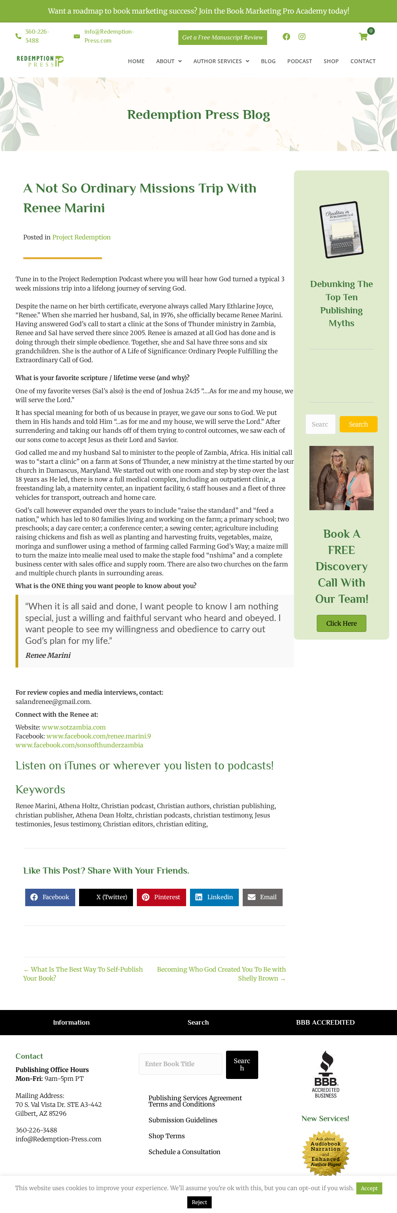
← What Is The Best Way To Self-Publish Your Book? (83, 973)
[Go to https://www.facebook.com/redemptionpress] (286, 37)
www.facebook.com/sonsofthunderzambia (79, 745)
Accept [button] (369, 1188)
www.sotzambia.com (73, 727)
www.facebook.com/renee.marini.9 (99, 736)
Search (242, 1064)
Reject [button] (199, 1202)
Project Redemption (81, 237)
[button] (359, 424)
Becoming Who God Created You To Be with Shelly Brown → (221, 973)
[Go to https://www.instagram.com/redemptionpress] (302, 37)
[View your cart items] (363, 37)
